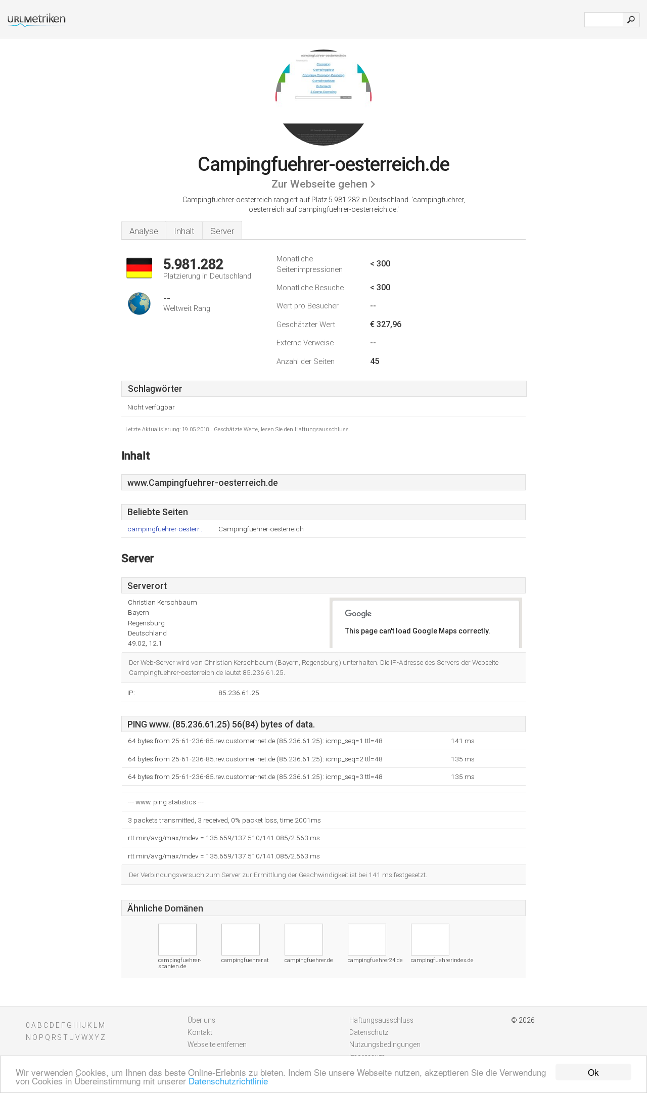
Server (222, 231)
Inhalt (184, 231)
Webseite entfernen (217, 1044)
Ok (593, 1072)
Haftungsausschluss (381, 1020)
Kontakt (200, 1032)
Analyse (143, 231)
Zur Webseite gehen (319, 184)
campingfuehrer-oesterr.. (164, 529)
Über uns (201, 1020)
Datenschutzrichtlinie (228, 1080)
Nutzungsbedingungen (385, 1044)
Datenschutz (368, 1032)
